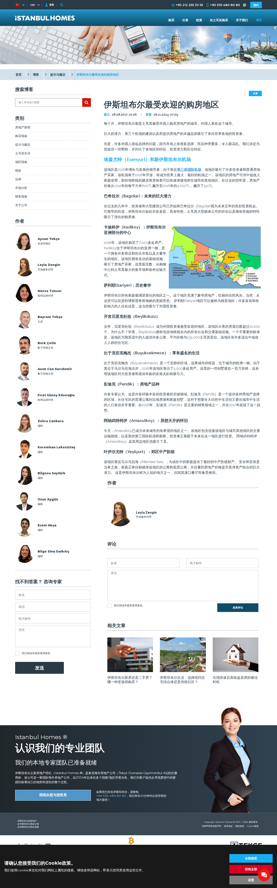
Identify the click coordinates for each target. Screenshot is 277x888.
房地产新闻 (22, 127)
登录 (51, 4)
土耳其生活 (22, 153)
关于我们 (242, 20)
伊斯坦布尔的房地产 (27, 820)
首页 (19, 75)
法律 (18, 179)
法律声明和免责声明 (211, 826)
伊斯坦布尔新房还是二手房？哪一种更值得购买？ (129, 680)
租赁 (199, 20)
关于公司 (21, 205)
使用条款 (45, 653)
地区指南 (21, 162)
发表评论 (238, 607)
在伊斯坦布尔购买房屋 (28, 827)
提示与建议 (57, 75)
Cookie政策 (253, 826)
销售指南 (21, 196)
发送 (39, 667)
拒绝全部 (251, 869)
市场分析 (21, 188)
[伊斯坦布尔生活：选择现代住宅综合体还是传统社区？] (183, 670)
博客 (36, 75)
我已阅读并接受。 (37, 653)
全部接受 (251, 858)
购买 (171, 20)
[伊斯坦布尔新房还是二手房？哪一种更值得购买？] (130, 670)
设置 (251, 880)
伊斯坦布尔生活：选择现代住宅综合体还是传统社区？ (182, 680)
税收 (18, 170)
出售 (185, 20)
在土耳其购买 (219, 20)
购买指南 (21, 136)
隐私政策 (239, 826)
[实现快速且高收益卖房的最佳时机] (235, 670)
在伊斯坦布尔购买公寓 (28, 824)
